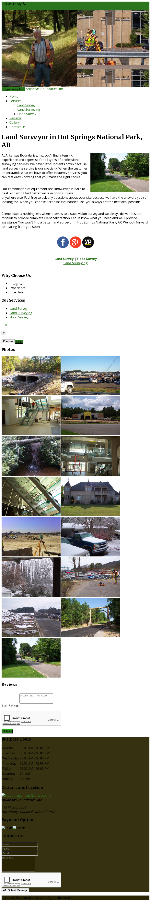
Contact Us (17, 127)
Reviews (15, 118)
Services (15, 101)
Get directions (41, 795)
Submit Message (16, 890)
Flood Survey (26, 114)
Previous (8, 341)
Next (19, 341)
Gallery (14, 122)
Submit (7, 731)
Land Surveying (28, 109)
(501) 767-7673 (37, 4)
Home (13, 96)
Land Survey (26, 105)
